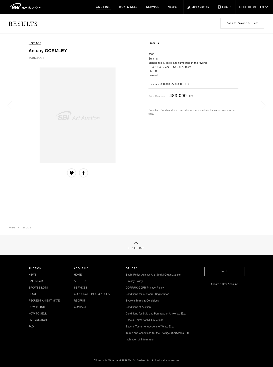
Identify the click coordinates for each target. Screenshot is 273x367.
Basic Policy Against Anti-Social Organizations (153, 275)
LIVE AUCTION (38, 320)
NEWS (172, 7)
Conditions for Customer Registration (147, 294)
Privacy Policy (134, 281)
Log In (224, 271)
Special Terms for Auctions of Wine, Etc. (150, 326)
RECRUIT (80, 301)
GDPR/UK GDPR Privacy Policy (145, 288)
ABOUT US (81, 281)
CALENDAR (36, 281)
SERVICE (152, 7)
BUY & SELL (128, 7)
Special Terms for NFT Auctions (144, 320)
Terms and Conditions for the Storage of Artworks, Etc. (158, 333)
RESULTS (26, 227)
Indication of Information (140, 339)
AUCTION (103, 7)
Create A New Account (224, 284)
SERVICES (81, 288)
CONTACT (80, 307)
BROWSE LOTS (38, 288)
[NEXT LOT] (260, 108)
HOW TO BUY (37, 307)
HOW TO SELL (38, 313)
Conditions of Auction (138, 307)
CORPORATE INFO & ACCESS (93, 294)
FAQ (31, 326)
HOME (12, 227)
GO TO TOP (136, 248)
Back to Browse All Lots (242, 23)
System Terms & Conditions (142, 301)
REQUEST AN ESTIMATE (44, 301)
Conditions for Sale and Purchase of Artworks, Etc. (156, 313)
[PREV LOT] (13, 108)
